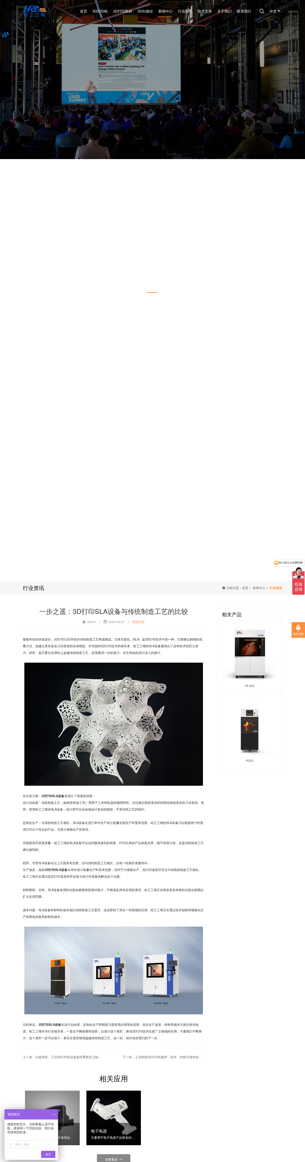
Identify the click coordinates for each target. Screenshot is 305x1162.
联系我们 (244, 11)
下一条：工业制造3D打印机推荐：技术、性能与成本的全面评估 (163, 1057)
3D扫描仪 (145, 11)
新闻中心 (165, 11)
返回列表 (138, 621)
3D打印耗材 (122, 11)
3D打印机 (100, 11)
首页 (83, 11)
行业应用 (185, 11)
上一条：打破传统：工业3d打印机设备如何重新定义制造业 (63, 1057)
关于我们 (224, 11)
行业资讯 (276, 587)
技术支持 (205, 11)
